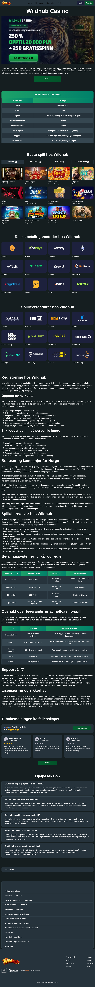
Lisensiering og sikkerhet (14, 937)
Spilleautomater (81, 162)
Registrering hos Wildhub (14, 909)
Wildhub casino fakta (12, 891)
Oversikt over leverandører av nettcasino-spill (21, 928)
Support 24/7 (9, 932)
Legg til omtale (82, 728)
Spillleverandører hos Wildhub (16, 905)
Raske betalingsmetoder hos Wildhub (18, 900)
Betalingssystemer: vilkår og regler (17, 923)
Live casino (34, 162)
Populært (11, 162)
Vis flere (47, 762)
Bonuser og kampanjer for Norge (17, 914)
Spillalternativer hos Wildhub (15, 919)
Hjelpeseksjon (10, 946)
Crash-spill (58, 162)
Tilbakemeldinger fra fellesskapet (17, 942)
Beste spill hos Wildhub (13, 896)
